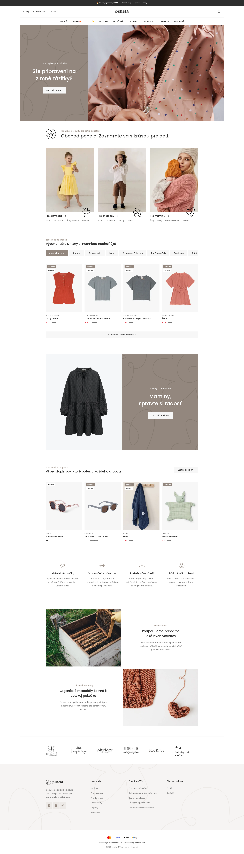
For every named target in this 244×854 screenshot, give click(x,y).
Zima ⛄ (64, 21)
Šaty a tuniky (73, 220)
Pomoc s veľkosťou (138, 788)
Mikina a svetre (172, 220)
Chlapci (133, 21)
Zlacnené (179, 21)
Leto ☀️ (90, 21)
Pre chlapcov (97, 793)
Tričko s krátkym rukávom (98, 318)
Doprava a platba (137, 798)
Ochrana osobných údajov (141, 807)
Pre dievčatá (97, 798)
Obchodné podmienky (139, 802)
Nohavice (59, 220)
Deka (125, 536)
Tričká (48, 220)
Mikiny (121, 220)
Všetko (85, 220)
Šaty (164, 318)
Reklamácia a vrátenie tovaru (143, 793)
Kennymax (115, 843)
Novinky (103, 21)
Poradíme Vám (39, 11)
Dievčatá (118, 21)
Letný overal (52, 318)
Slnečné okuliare (54, 536)
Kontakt (53, 11)
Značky (26, 11)
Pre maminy (148, 21)
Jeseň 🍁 (77, 21)
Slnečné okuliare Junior (96, 536)
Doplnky (164, 21)
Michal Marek (140, 843)
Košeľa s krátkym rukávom (137, 318)
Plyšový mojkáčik (171, 536)
